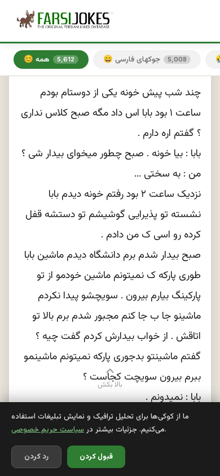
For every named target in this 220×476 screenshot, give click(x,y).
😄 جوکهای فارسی (145, 59)
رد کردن (36, 456)
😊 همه (49, 59)
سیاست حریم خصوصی (47, 429)
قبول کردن (96, 456)
